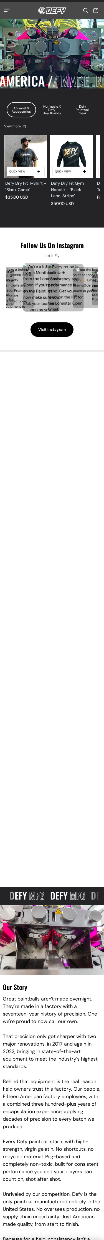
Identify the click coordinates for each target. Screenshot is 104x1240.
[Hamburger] (7, 11)
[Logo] (52, 10)
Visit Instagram (52, 329)
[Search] (86, 10)
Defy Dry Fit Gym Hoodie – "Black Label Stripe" (67, 190)
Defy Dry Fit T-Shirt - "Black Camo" (25, 186)
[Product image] (25, 156)
